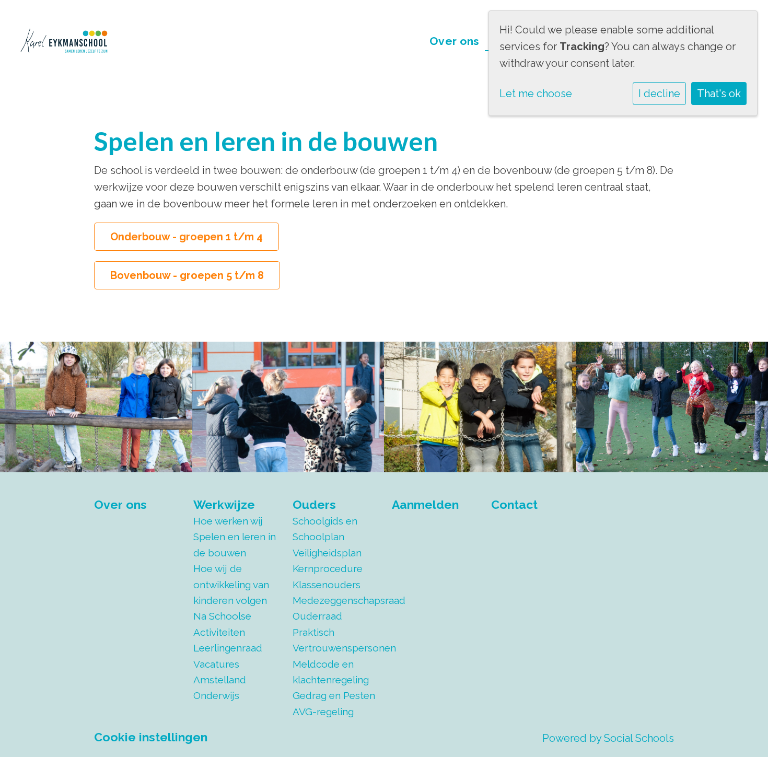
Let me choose (535, 93)
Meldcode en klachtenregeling (331, 671)
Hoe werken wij (228, 521)
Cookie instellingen (150, 737)
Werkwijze (224, 504)
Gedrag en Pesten (334, 695)
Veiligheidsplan (327, 552)
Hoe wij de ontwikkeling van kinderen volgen (231, 584)
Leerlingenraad (227, 648)
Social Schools (639, 738)
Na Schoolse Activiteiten (222, 623)
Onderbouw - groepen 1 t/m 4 (186, 236)
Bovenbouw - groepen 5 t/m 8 (187, 275)
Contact (514, 504)
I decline (659, 93)
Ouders (314, 504)
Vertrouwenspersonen (334, 648)
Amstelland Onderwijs (219, 687)
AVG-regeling (323, 711)
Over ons (454, 41)
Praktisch (313, 632)
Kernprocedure (328, 568)
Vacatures (216, 664)
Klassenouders (326, 584)
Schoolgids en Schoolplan (325, 528)
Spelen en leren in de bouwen (234, 544)
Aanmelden (425, 504)
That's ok (719, 93)
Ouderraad (317, 616)
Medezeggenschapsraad (334, 600)
